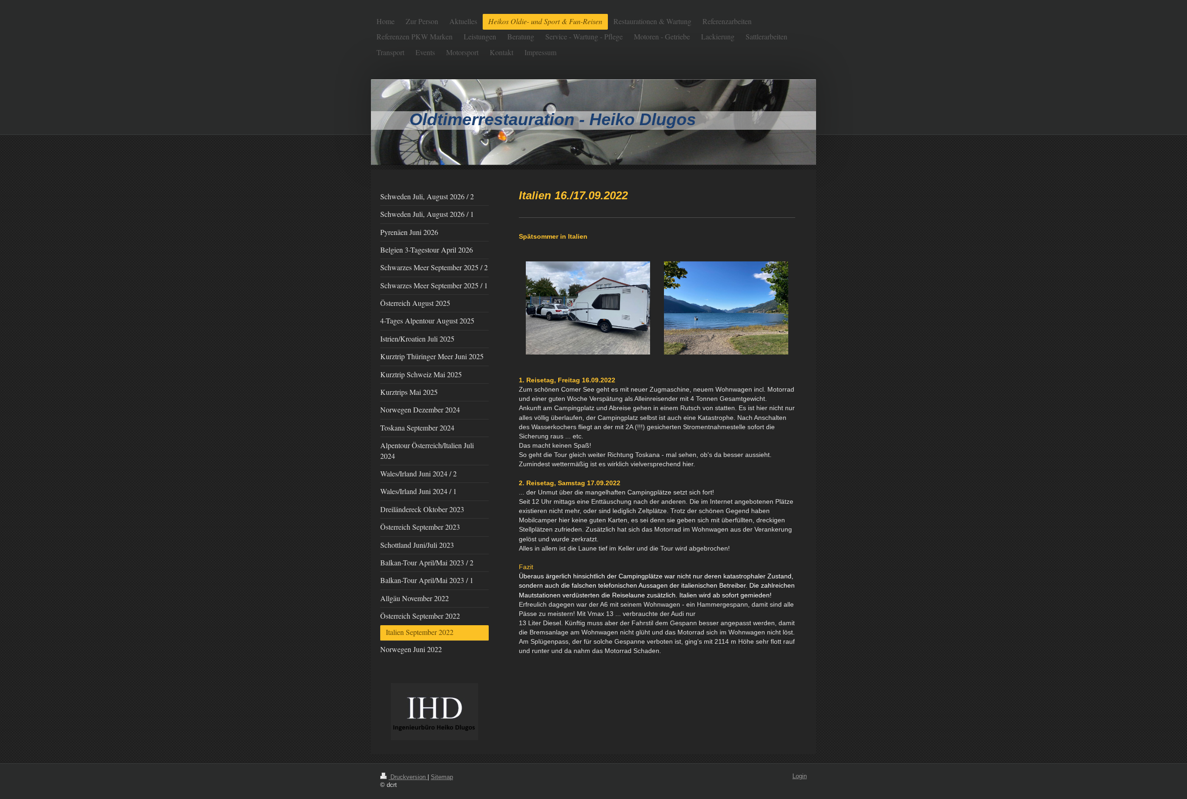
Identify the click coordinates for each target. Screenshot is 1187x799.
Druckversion (408, 777)
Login (799, 776)
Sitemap (442, 777)
